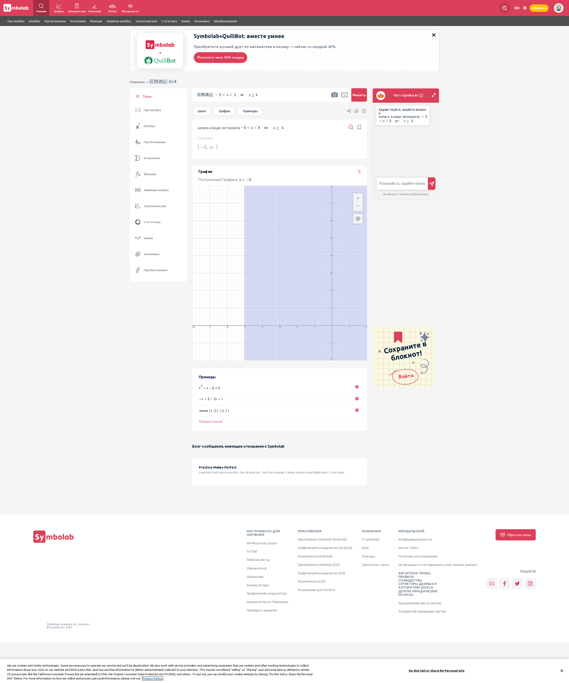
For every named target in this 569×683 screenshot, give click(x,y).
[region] (284, 671)
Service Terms (408, 547)
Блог (365, 547)
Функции (150, 174)
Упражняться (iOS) (311, 581)
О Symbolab (370, 539)
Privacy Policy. (152, 678)
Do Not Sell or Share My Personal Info (437, 670)
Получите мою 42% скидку (220, 57)
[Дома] (53, 543)
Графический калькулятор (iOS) (321, 573)
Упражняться (257, 568)
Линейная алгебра (156, 190)
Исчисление (152, 158)
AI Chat (252, 551)
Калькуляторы (258, 585)
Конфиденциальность (415, 539)
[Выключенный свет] (524, 8)
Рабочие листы (258, 559)
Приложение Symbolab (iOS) (319, 564)
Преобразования (155, 270)
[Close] (562, 670)
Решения (137, 82)
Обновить (539, 8)
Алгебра (149, 126)
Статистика (152, 222)
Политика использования (417, 556)
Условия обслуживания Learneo (422, 611)
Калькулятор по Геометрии (267, 601)
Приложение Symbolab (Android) (322, 539)
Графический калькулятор (267, 593)
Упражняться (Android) (315, 556)
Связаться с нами (375, 564)
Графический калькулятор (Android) (325, 547)
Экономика (151, 254)
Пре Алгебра (152, 110)
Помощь (368, 556)
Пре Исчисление (155, 142)
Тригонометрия (155, 206)
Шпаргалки (255, 576)
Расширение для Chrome (316, 589)
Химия (148, 238)
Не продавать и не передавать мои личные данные (437, 564)
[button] (334, 97)
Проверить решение (262, 610)
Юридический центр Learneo (419, 603)
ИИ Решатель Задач (262, 543)
